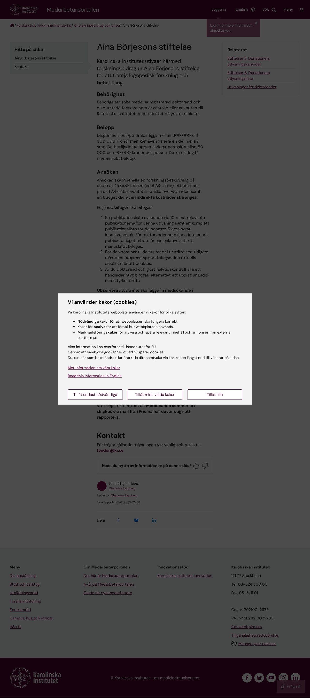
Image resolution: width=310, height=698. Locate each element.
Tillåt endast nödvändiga (95, 394)
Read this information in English (95, 375)
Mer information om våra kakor (94, 367)
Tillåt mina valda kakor (155, 394)
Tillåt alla (215, 394)
